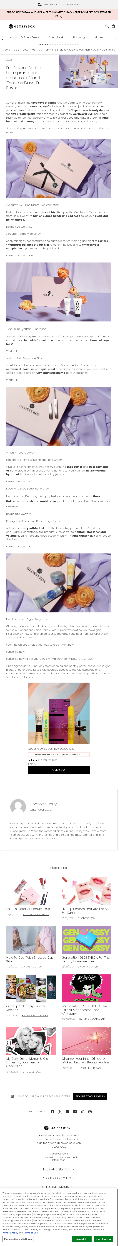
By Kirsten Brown (90, 1068)
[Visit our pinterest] (90, 1111)
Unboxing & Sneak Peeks (24, 37)
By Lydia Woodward (36, 914)
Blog (16, 49)
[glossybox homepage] (23, 26)
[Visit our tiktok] (82, 1111)
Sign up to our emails (90, 1096)
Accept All (81, 1239)
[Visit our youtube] (75, 1111)
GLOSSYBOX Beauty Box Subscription (52, 749)
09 (40, 49)
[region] (59, 1217)
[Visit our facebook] (52, 1111)
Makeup (100, 37)
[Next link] (115, 38)
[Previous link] (2, 38)
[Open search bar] (107, 26)
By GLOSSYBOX (86, 918)
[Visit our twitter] (60, 1111)
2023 (25, 49)
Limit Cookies (103, 1239)
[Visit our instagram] (67, 1111)
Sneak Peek (56, 37)
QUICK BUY (58, 770)
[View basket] (113, 26)
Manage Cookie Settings (18, 1239)
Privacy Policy (10, 1232)
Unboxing (79, 37)
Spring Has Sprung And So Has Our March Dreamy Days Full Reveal (83, 49)
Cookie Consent (59, 1153)
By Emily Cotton (32, 967)
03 (33, 49)
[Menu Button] (3, 26)
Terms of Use (30, 1232)
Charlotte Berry (43, 804)
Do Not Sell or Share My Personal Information (59, 1158)
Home (6, 49)
